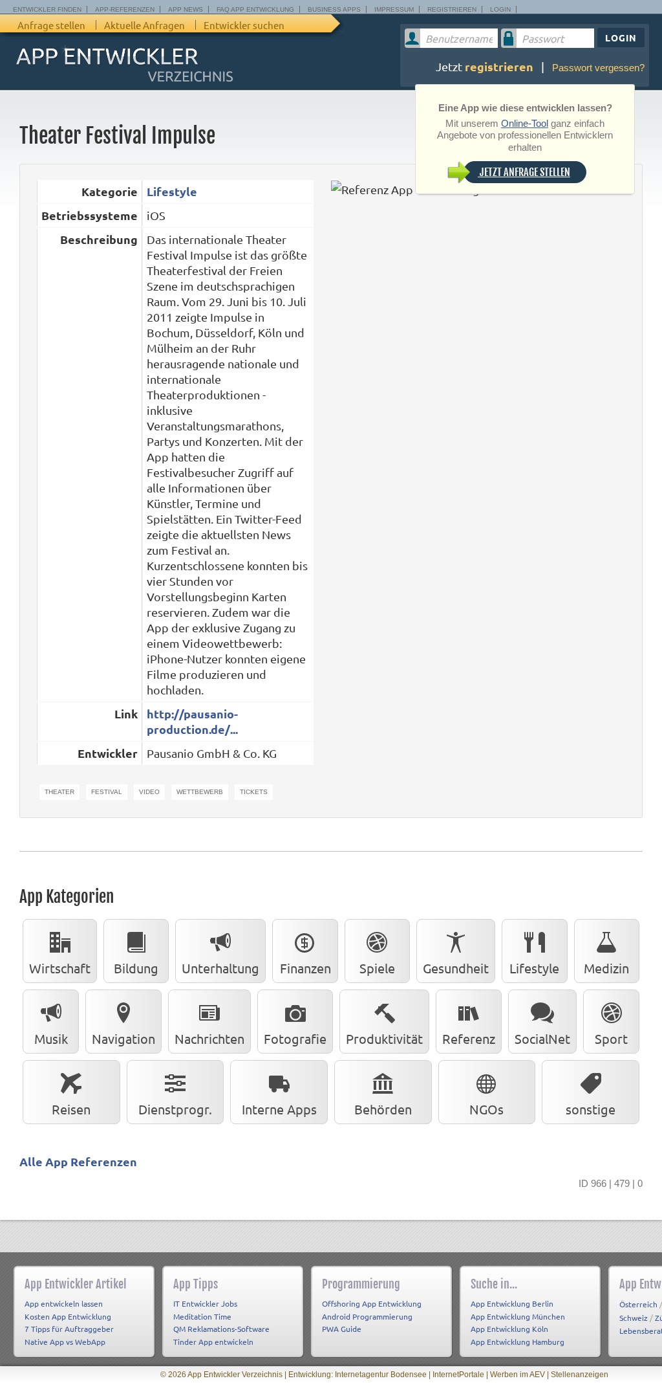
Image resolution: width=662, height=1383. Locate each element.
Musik (51, 1038)
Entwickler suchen (244, 25)
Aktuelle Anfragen (144, 25)
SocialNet (542, 1038)
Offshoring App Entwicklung (372, 1303)
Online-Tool (524, 123)
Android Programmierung (367, 1316)
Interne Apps (279, 1109)
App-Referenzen (125, 9)
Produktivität (384, 1038)
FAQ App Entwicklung (255, 9)
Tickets (254, 791)
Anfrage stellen (51, 25)
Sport (611, 1038)
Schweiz (633, 1317)
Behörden (383, 1109)
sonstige (590, 1109)
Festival (106, 791)
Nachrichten (209, 1038)
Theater (59, 791)
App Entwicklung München (518, 1316)
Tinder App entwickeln (213, 1341)
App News (185, 9)
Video (149, 791)
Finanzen (305, 968)
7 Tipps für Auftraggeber (69, 1328)
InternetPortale (458, 1374)
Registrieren (451, 9)
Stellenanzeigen (579, 1374)
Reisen (71, 1109)
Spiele (377, 968)
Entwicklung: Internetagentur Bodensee (357, 1374)
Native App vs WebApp (65, 1341)
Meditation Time (202, 1316)
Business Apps (334, 9)
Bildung (136, 968)
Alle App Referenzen (78, 1161)
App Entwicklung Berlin (512, 1303)
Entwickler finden (47, 9)
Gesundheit (456, 968)
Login (500, 9)
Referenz (468, 1038)
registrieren (499, 66)
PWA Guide (341, 1328)
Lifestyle (172, 191)
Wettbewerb (199, 791)
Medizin (606, 968)
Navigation (123, 1038)
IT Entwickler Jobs (205, 1303)
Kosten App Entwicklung (68, 1316)
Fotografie (295, 1038)
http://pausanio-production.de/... (192, 721)
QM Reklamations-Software (221, 1328)
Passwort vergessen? (598, 67)
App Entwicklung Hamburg (517, 1341)
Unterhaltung (220, 968)
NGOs (486, 1109)
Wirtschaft (60, 968)
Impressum (394, 9)
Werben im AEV (517, 1374)
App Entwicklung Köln (509, 1328)
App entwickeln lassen (64, 1303)
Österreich (638, 1304)
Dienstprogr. (175, 1109)
